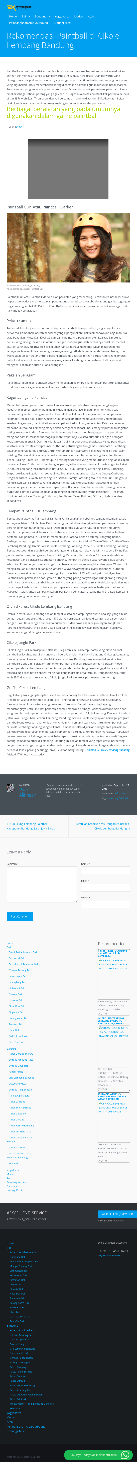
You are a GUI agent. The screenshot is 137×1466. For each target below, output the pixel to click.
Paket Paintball (17, 1147)
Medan (78, 16)
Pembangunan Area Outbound (28, 23)
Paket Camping (17, 1101)
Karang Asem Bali (18, 1018)
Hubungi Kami (62, 23)
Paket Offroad (16, 1119)
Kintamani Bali (16, 988)
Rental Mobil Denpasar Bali (23, 964)
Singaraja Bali (16, 1012)
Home (13, 16)
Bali (24, 16)
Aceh (91, 16)
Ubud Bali (14, 1030)
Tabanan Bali (16, 1024)
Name (85, 863)
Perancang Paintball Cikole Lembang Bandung (116, 800)
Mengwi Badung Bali (20, 970)
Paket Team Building (20, 1107)
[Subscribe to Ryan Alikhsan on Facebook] (25, 802)
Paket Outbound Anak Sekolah (20, 1139)
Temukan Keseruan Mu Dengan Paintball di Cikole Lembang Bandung (102, 826)
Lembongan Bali (18, 976)
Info (117, 793)
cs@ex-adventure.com (110, 1255)
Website (85, 897)
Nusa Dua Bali (16, 1006)
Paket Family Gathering (21, 1125)
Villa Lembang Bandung (21, 1077)
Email (85, 880)
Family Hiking (16, 1071)
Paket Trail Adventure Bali (23, 952)
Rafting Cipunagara (19, 1095)
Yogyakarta (62, 16)
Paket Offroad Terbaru (21, 1053)
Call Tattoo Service (19, 1036)
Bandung (40, 16)
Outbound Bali (16, 958)
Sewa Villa (14, 1163)
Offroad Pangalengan (20, 1089)
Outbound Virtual (18, 1083)
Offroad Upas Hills (18, 1065)
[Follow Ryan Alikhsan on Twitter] (20, 802)
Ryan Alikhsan (27, 792)
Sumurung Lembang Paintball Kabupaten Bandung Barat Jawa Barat (31, 826)
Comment (12, 863)
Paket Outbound (18, 1113)
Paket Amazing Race (20, 1131)
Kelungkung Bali (17, 982)
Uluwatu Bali (15, 1000)
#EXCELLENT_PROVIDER (117, 1214)
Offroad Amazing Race (21, 1059)
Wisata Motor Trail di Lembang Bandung (19, 1155)
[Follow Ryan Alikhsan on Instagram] (35, 802)
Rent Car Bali (16, 1042)
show (19, 126)
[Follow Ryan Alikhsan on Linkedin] (30, 802)
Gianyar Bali (15, 994)
